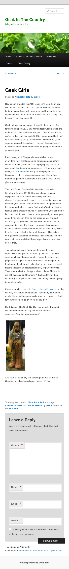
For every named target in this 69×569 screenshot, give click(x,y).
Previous (10, 73)
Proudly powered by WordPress (34, 562)
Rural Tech (39, 402)
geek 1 (36, 96)
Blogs (30, 402)
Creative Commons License (29, 56)
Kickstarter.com (19, 171)
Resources (51, 56)
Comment (17, 445)
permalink (13, 408)
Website (15, 520)
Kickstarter (37, 405)
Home (9, 56)
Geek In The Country (25, 19)
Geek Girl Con (24, 405)
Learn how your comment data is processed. (40, 550)
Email (16, 503)
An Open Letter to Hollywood (42, 289)
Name (16, 487)
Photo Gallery (24, 63)
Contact (9, 63)
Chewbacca (10, 405)
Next (60, 73)
